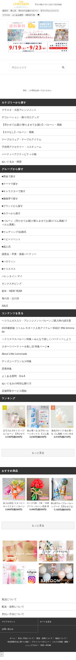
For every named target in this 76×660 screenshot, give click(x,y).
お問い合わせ (7, 628)
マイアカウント (8, 621)
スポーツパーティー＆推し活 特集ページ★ (25, 346)
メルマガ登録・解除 (60, 641)
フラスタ (6, 15)
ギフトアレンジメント (49, 10)
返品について (60, 638)
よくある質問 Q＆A (13, 376)
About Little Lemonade (14, 353)
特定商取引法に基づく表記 (18, 641)
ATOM (48, 645)
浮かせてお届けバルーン (28, 10)
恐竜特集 (7, 368)
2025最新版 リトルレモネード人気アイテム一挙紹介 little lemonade (38, 329)
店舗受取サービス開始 (14, 390)
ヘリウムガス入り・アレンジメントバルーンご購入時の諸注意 (36, 320)
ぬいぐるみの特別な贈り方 (16, 383)
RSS (42, 645)
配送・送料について (44, 638)
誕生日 (5, 10)
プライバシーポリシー (40, 641)
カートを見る (45, 621)
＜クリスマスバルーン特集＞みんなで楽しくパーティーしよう (36, 339)
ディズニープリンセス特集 (16, 361)
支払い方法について (26, 638)
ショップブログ (31, 645)
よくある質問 (17, 15)
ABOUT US (30, 15)
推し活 (13, 10)
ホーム (12, 638)
